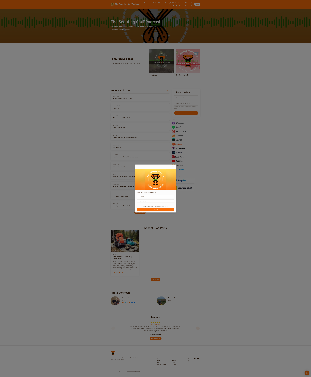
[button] (173, 167)
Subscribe (155, 209)
